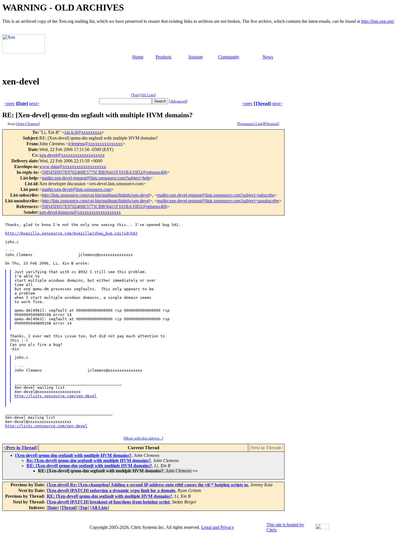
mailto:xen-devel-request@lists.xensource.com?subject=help (96, 178)
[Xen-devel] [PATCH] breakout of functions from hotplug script (108, 501)
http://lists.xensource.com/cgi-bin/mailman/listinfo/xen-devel (96, 195)
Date (22, 103)
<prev (9, 103)
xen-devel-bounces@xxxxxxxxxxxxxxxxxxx (80, 212)
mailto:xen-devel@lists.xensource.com (76, 189)
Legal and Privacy (217, 527)
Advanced (178, 101)
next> (34, 103)
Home (137, 57)
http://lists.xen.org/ (377, 21)
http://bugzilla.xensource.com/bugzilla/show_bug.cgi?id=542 (71, 233)
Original (271, 124)
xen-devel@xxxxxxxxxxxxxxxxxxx (72, 155)
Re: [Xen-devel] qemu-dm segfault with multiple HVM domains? (89, 460)
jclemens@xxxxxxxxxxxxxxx (95, 143)
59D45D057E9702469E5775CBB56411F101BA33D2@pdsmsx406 (104, 172)
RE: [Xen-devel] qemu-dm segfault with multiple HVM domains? (89, 465)
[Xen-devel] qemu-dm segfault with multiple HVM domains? (73, 455)
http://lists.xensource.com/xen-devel (56, 396)
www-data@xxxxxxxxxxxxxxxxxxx (72, 166)
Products (163, 57)
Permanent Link (250, 124)
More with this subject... (143, 438)
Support (195, 57)
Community (228, 57)
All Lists (147, 95)
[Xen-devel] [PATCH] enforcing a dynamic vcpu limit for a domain (111, 490)
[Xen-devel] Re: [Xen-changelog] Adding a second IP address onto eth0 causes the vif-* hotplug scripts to (147, 484)
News (268, 57)
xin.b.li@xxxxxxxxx (83, 132)
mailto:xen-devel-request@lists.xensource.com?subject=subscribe (215, 195)
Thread (262, 103)
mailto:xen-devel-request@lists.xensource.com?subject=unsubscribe (218, 200)
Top (135, 95)
